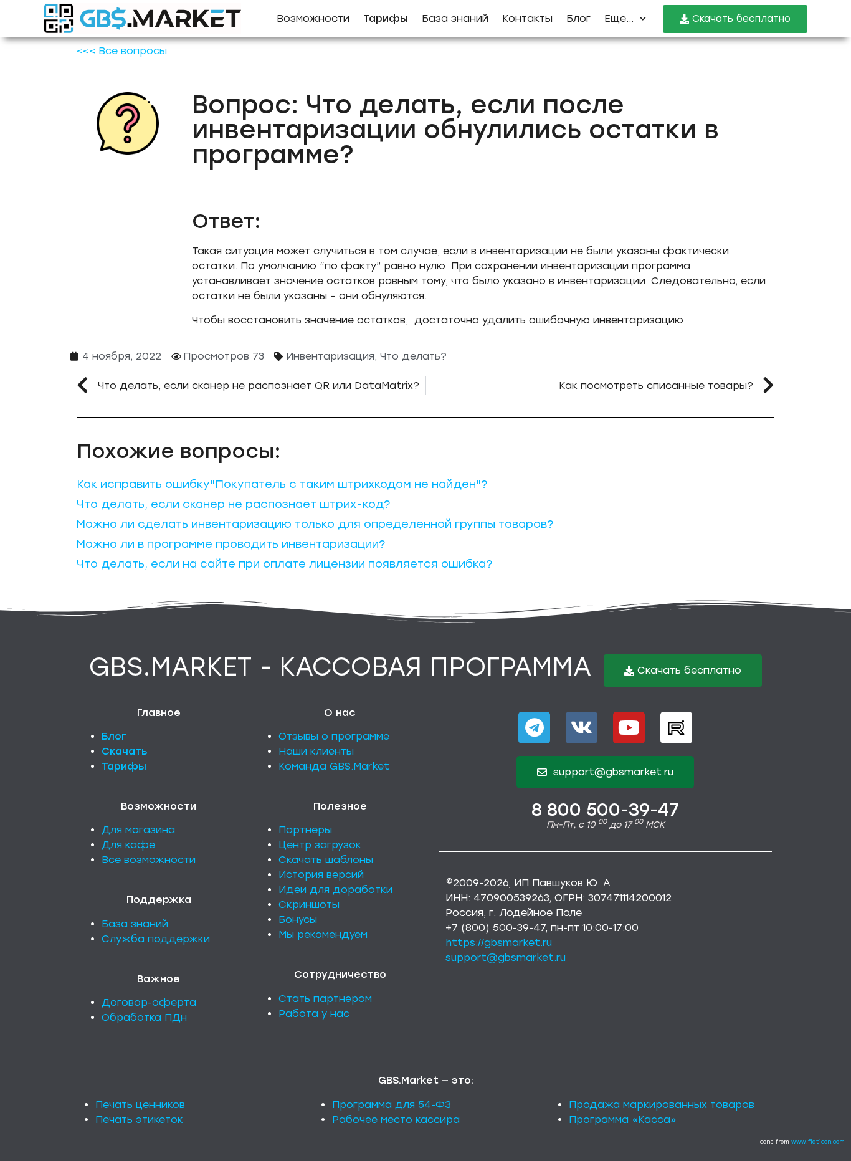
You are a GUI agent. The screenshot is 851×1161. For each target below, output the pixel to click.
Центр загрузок (319, 845)
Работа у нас (313, 1014)
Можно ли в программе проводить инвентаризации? (231, 544)
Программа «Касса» (623, 1119)
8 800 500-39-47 (605, 809)
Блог (578, 18)
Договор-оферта (149, 1002)
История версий (321, 875)
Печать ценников (140, 1105)
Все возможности (149, 860)
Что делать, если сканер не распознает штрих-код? (233, 504)
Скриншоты (309, 904)
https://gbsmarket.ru (498, 942)
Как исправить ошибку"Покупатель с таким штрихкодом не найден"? (282, 484)
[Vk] (581, 727)
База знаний (455, 18)
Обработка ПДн (144, 1017)
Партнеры (305, 830)
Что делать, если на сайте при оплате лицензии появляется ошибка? (284, 564)
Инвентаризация (330, 356)
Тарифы (124, 766)
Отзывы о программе (333, 736)
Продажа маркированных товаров (661, 1105)
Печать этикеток (139, 1119)
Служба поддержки (156, 939)
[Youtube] (629, 727)
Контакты (527, 18)
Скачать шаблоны (325, 860)
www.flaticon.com (818, 1141)
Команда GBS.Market (333, 766)
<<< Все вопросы (122, 51)
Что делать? (413, 356)
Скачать (125, 751)
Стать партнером (325, 999)
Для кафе (128, 845)
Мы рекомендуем (323, 934)
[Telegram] (534, 727)
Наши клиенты (316, 751)
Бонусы (297, 919)
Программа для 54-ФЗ (391, 1105)
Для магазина (138, 830)
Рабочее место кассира (396, 1119)
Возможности (313, 18)
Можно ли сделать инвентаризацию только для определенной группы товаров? (315, 524)
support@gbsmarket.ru (505, 957)
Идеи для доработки (335, 890)
